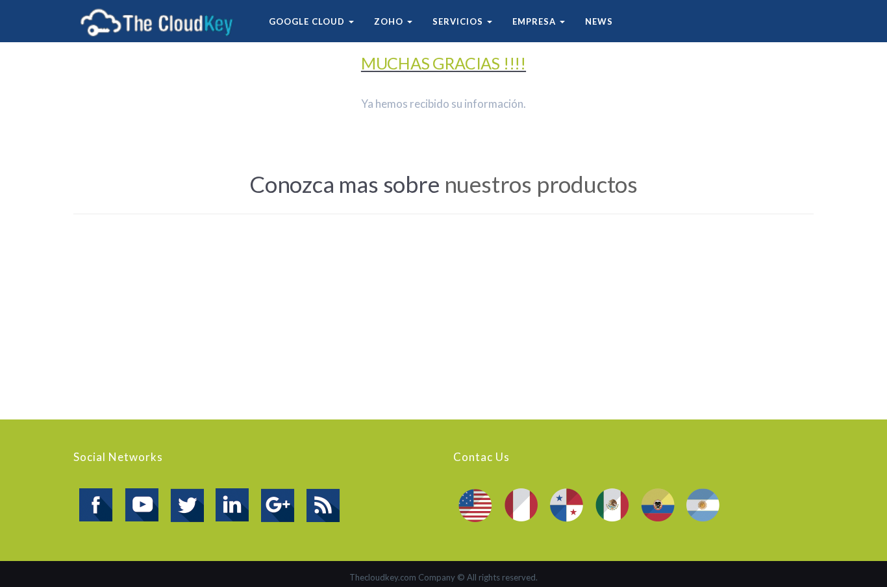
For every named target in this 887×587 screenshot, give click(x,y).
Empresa (535, 21)
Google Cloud (308, 21)
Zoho (390, 21)
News (599, 21)
